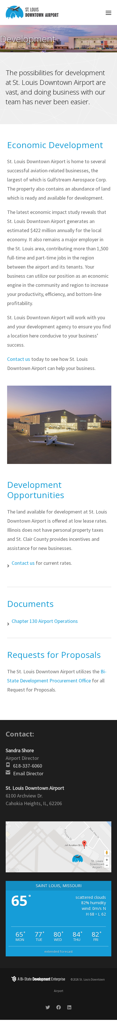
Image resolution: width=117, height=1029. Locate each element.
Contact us (18, 359)
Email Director (28, 773)
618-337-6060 (27, 765)
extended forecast (58, 951)
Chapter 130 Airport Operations (45, 621)
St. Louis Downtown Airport (35, 788)
